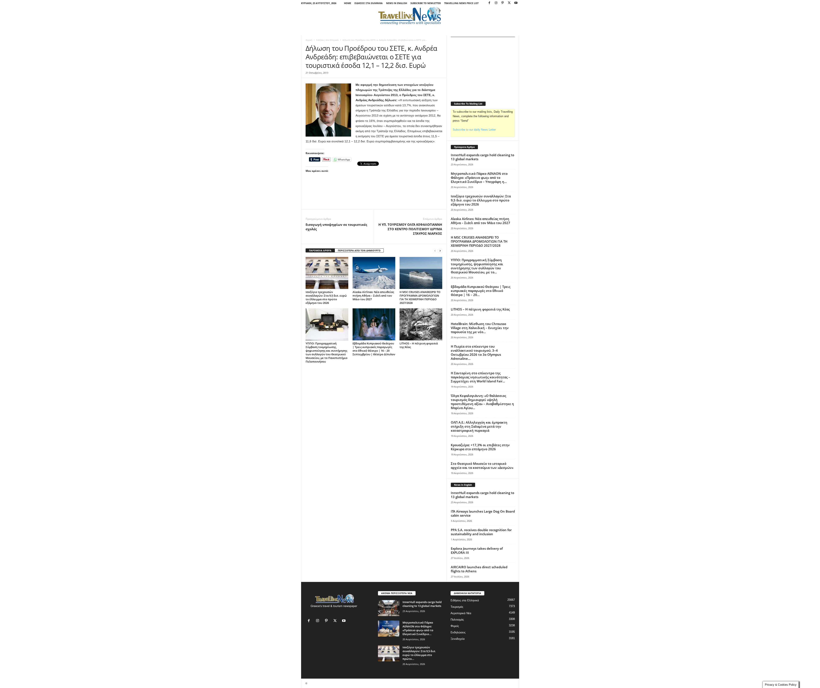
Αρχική (309, 39)
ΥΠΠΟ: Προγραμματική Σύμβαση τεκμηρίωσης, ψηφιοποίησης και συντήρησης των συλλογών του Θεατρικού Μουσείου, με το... (477, 266)
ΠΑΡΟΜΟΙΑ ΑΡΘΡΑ (320, 250)
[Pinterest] (502, 3)
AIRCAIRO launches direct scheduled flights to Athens (479, 569)
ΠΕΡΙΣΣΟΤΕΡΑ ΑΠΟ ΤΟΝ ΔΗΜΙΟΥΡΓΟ (359, 250)
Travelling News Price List (461, 3)
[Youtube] (515, 3)
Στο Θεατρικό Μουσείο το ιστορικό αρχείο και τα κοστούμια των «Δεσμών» (482, 465)
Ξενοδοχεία (458, 638)
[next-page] (440, 250)
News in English (396, 3)
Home (347, 3)
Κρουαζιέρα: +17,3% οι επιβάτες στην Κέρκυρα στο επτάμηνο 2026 (480, 447)
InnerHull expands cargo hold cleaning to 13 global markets (482, 157)
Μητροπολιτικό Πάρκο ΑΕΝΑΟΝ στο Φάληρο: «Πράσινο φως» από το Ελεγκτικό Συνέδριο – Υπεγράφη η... (479, 177)
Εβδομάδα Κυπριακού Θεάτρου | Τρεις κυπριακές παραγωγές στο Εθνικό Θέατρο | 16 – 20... (480, 290)
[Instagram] (496, 3)
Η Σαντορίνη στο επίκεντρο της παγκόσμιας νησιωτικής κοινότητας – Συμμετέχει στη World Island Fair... (480, 377)
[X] (509, 3)
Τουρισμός (457, 606)
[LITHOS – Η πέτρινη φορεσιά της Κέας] (421, 324)
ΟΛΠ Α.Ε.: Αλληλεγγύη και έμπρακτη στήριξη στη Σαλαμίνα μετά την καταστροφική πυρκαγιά (479, 426)
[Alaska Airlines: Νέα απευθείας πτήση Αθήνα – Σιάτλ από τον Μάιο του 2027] (374, 273)
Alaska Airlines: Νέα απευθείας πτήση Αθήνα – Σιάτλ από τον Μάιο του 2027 (373, 295)
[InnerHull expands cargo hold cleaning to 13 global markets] (388, 608)
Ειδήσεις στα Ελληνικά (368, 3)
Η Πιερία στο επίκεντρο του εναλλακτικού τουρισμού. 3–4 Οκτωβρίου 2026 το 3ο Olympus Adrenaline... (476, 352)
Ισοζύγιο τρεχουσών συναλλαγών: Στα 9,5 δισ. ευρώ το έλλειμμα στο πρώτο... (419, 653)
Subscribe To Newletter (425, 3)
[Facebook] (489, 3)
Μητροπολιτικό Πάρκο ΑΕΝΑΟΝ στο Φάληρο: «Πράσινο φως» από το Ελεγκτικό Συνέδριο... (418, 628)
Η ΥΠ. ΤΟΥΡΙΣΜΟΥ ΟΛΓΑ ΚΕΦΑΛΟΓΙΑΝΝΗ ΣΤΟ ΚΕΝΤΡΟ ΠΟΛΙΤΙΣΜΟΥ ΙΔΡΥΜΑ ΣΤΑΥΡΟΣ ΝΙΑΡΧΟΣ (410, 229)
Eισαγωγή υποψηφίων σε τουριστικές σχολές (336, 226)
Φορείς (455, 626)
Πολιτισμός (457, 619)
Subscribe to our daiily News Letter (474, 129)
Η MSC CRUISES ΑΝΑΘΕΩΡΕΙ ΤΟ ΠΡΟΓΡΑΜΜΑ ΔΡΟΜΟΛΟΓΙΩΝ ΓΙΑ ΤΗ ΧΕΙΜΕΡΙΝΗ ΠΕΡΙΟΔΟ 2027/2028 (420, 297)
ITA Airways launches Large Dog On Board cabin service (483, 513)
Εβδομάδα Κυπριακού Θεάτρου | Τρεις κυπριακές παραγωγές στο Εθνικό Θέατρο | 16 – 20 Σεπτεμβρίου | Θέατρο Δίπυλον (374, 348)
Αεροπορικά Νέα (461, 613)
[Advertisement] (374, 197)
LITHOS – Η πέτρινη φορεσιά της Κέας (419, 345)
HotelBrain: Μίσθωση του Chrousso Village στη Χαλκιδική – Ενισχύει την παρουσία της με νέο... (480, 328)
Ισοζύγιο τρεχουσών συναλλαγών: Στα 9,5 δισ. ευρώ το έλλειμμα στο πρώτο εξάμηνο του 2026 (326, 297)
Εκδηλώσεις (458, 632)
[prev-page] (435, 250)
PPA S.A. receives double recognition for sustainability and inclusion (481, 532)
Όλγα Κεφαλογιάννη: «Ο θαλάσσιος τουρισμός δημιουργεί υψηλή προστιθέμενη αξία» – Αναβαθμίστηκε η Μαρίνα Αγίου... (482, 402)
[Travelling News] (410, 15)
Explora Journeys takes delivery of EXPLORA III (477, 550)
